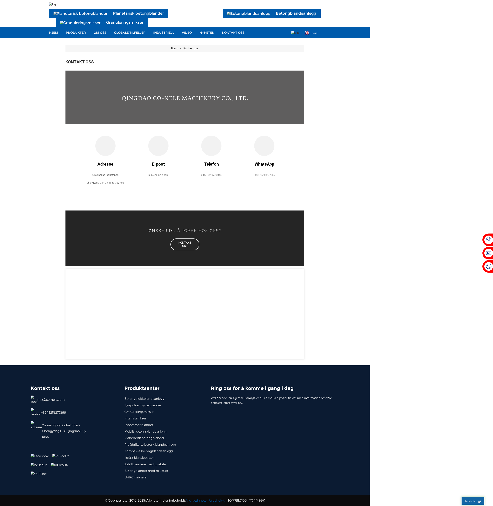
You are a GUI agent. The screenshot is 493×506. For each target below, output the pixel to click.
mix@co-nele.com (51, 399)
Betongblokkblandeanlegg (144, 398)
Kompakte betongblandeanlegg (148, 451)
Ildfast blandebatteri (139, 457)
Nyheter (207, 33)
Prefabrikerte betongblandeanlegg (150, 444)
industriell (163, 33)
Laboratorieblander (138, 425)
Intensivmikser (135, 418)
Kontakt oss (233, 33)
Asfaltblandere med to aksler (145, 464)
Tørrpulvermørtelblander (142, 405)
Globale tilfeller (130, 33)
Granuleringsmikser (138, 411)
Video (187, 33)
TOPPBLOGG (237, 500)
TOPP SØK (257, 500)
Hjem (53, 33)
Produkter (76, 33)
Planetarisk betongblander (144, 438)
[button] (184, 244)
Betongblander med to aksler (146, 470)
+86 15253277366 (53, 412)
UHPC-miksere (135, 477)
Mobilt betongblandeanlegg (145, 431)
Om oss (100, 33)
